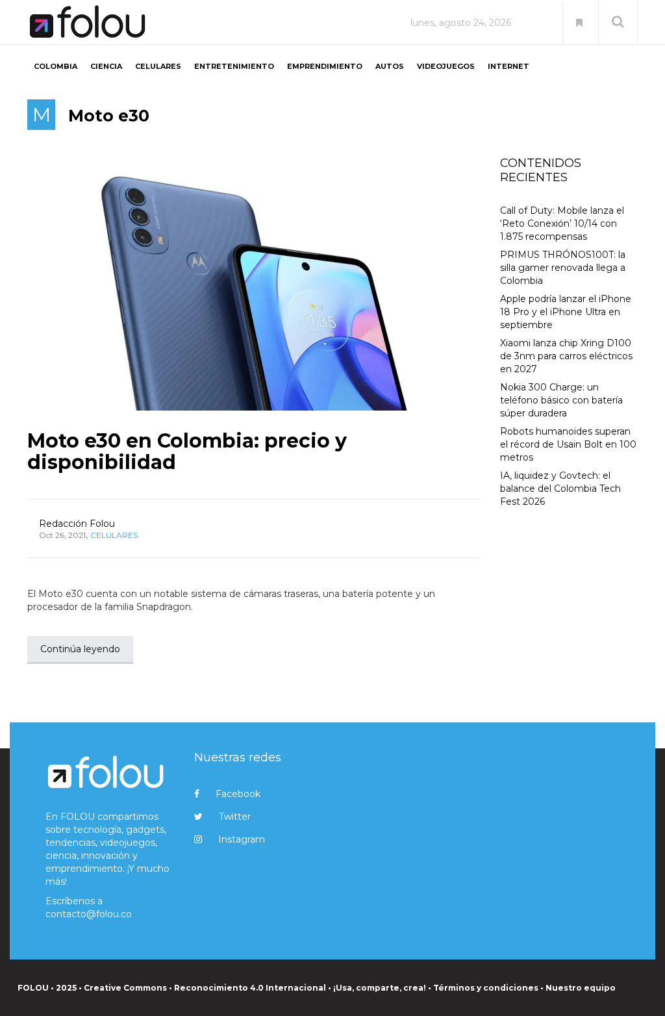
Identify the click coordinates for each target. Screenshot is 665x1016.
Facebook (238, 794)
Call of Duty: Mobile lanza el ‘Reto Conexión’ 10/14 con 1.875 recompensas (562, 223)
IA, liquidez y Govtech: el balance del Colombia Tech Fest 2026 (560, 488)
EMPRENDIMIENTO (324, 66)
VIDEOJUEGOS (446, 66)
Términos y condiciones (485, 988)
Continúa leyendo (80, 649)
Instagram (241, 839)
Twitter (235, 816)
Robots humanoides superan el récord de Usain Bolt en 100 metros (568, 444)
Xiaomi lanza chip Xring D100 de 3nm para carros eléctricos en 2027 (566, 356)
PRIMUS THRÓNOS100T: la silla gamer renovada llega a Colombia (562, 267)
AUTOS (389, 66)
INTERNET (508, 66)
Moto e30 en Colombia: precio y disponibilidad (187, 451)
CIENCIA (106, 66)
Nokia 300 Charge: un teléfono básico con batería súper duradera (561, 400)
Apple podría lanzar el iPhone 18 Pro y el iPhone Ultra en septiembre (565, 312)
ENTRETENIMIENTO (234, 66)
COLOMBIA (55, 66)
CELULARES (158, 66)
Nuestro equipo (581, 988)
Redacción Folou (77, 523)
